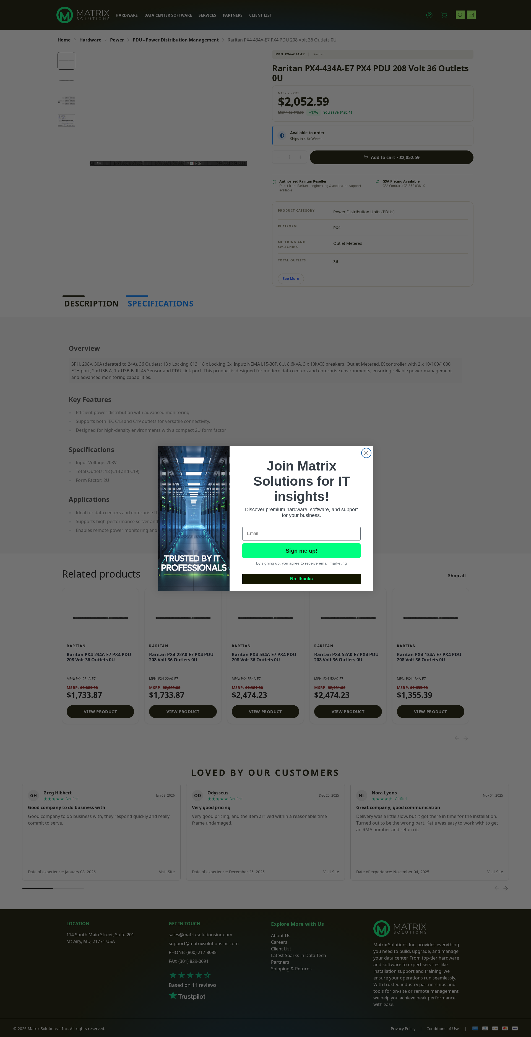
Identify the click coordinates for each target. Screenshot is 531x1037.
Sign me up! (301, 551)
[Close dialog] (366, 453)
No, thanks (301, 578)
